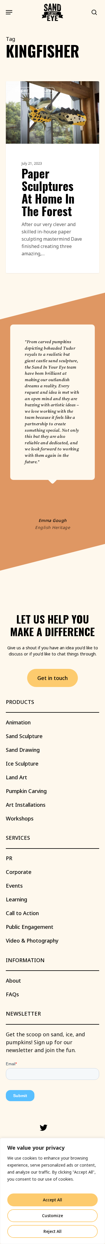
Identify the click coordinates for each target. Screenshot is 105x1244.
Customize (52, 1215)
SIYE (21, 87)
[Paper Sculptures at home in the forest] (52, 177)
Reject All (52, 1231)
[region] (52, 1191)
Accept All (52, 1200)
